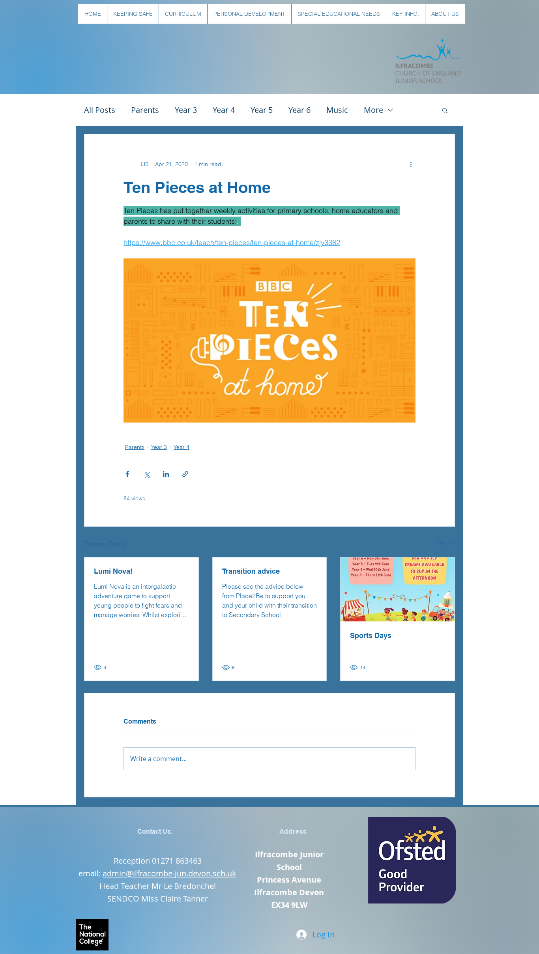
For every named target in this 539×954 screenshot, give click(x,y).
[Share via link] (185, 474)
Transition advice (251, 571)
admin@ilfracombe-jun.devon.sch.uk (169, 873)
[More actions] (410, 164)
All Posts (99, 110)
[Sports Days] (398, 589)
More (373, 110)
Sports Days (370, 635)
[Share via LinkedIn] (166, 474)
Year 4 (224, 110)
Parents (145, 110)
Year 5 (262, 110)
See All (446, 542)
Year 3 (186, 110)
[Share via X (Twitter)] (146, 474)
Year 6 (299, 110)
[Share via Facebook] (127, 474)
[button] (133, 14)
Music (337, 110)
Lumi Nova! (113, 571)
